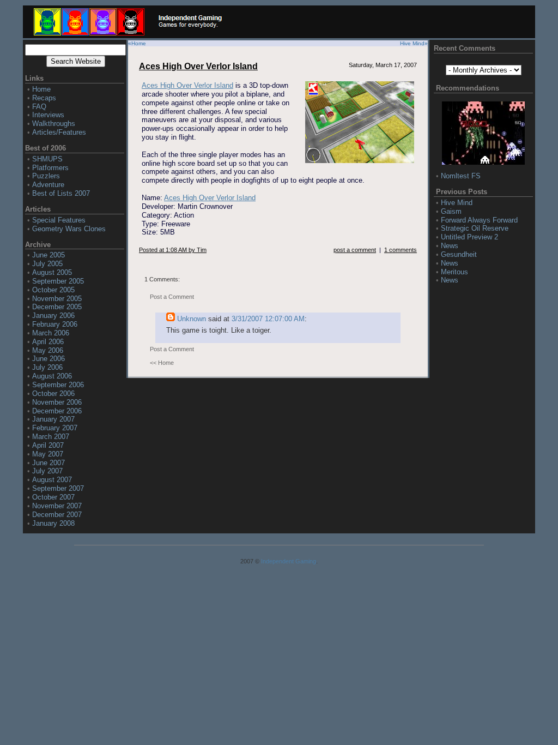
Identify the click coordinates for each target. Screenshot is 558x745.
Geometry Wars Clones (69, 229)
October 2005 (53, 290)
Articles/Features (59, 132)
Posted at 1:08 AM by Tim (173, 250)
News (449, 246)
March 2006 (50, 333)
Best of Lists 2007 (61, 193)
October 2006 (53, 393)
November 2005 (57, 299)
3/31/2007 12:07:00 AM (268, 319)
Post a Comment (172, 296)
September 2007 (58, 488)
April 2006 (48, 342)
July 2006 (47, 367)
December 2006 (57, 411)
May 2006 (47, 350)
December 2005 (57, 307)
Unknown (191, 319)
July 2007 (47, 471)
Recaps (44, 98)
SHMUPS (47, 159)
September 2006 (58, 385)
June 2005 (48, 255)
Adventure (48, 185)
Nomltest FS (461, 176)
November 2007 (57, 506)
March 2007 (50, 436)
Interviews (48, 115)
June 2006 (48, 359)
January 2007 (53, 419)
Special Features (59, 220)
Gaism (451, 211)
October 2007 (53, 497)
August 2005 (52, 272)
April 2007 (48, 445)
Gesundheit (459, 254)
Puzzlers (46, 176)
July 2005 (47, 264)
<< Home (162, 362)
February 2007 (54, 428)
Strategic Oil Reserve (474, 228)
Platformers (50, 168)
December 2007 (57, 514)
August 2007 (52, 480)
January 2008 (53, 523)
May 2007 (47, 454)
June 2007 (48, 463)
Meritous (454, 272)
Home (41, 89)
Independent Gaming (288, 561)
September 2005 (58, 281)
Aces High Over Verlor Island (198, 66)
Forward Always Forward (479, 220)
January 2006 (53, 315)
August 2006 (52, 376)
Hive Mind (412, 43)
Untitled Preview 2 (469, 237)
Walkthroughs (53, 123)
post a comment (354, 250)
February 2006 (54, 324)
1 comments (400, 250)
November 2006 (57, 402)
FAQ (39, 107)
